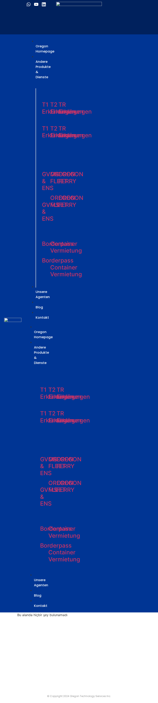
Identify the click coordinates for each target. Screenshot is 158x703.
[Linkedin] (44, 4)
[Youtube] (36, 4)
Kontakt (40, 605)
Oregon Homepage (43, 334)
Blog (37, 595)
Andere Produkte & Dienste (41, 355)
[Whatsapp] (28, 4)
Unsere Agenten (41, 583)
